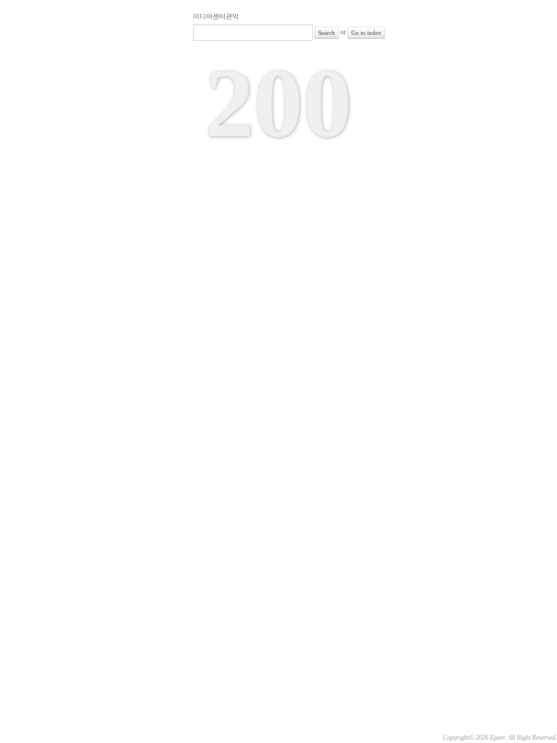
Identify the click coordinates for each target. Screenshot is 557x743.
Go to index (366, 32)
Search (326, 32)
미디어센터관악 (216, 16)
